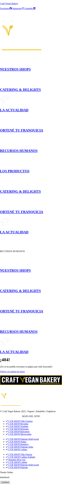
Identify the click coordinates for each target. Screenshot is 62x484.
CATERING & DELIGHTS (20, 90)
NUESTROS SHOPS (15, 69)
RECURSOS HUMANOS (18, 151)
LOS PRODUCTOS (14, 171)
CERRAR (5, 482)
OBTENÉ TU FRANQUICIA (21, 130)
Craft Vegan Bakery (9, 3)
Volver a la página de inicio (12, 371)
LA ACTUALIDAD (14, 110)
